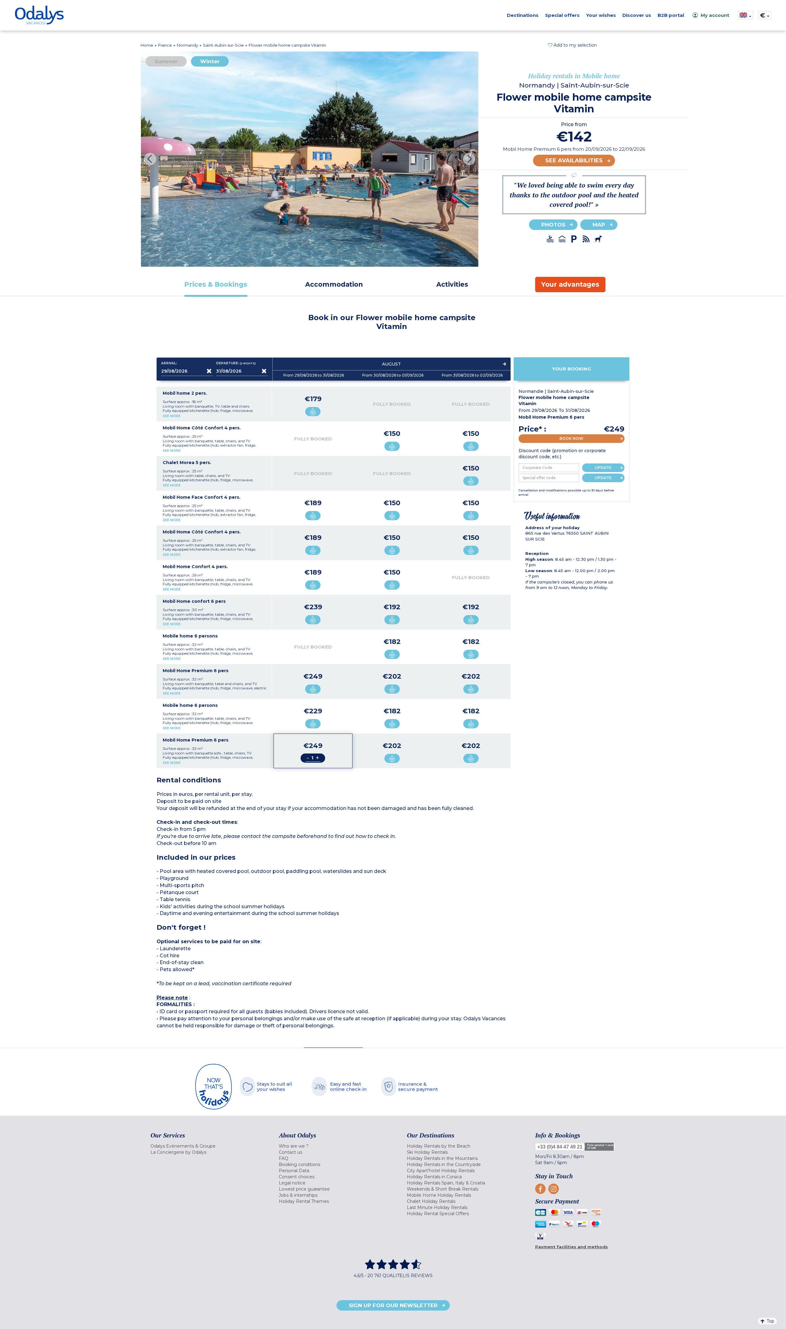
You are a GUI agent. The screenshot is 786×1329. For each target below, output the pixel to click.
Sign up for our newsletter (393, 1305)
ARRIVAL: (169, 363)
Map (599, 225)
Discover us (636, 15)
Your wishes (601, 15)
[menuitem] (206, 1146)
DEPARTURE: (236, 363)
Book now (571, 438)
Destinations (523, 15)
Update (603, 467)
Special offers (562, 15)
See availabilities (574, 160)
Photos (553, 225)
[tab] (216, 284)
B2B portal (671, 15)
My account (715, 15)
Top (770, 1321)
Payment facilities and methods (571, 1246)
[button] (572, 45)
